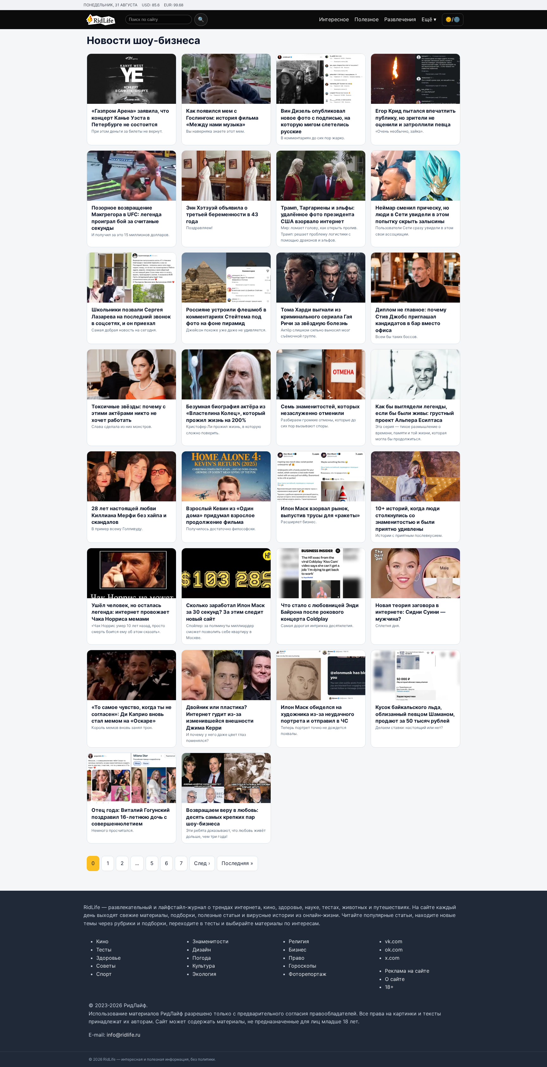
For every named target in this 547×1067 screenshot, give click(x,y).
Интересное (334, 19)
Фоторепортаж (307, 974)
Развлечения (400, 19)
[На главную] (99, 19)
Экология (204, 974)
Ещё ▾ (429, 19)
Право (297, 958)
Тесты (103, 949)
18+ (389, 987)
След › (202, 863)
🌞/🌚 (452, 19)
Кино (102, 941)
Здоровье (108, 958)
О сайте (395, 979)
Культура (203, 966)
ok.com (394, 949)
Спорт (104, 974)
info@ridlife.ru (123, 1035)
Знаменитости (210, 941)
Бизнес (297, 949)
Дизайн (201, 949)
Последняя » (237, 863)
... (137, 863)
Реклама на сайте (407, 971)
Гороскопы (302, 966)
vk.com (393, 941)
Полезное (367, 19)
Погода (201, 958)
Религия (299, 941)
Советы (106, 966)
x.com (392, 958)
